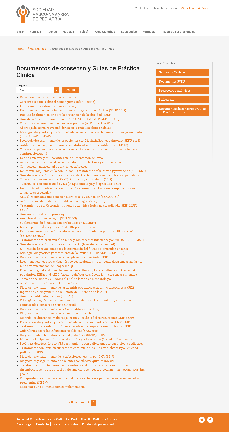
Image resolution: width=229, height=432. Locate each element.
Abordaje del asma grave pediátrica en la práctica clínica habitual (66, 128)
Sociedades (129, 31)
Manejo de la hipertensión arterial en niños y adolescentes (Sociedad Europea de (76, 339)
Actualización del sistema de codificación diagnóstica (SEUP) (62, 201)
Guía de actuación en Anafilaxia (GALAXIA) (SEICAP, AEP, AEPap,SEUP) (69, 119)
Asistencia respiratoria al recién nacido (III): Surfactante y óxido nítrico (70, 162)
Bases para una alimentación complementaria (52, 387)
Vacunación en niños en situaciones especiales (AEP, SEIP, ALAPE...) (66, 123)
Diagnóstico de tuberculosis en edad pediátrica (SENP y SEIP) (62, 335)
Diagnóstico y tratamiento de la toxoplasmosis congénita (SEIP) (64, 257)
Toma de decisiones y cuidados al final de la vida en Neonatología (65, 279)
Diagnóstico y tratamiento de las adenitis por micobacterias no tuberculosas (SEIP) (77, 287)
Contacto (42, 424)
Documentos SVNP (172, 81)
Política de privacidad (98, 424)
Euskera (190, 8)
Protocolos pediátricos (174, 90)
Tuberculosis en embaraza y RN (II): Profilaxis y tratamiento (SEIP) (66, 179)
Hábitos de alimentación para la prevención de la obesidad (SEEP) (66, 115)
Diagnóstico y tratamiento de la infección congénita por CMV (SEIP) (67, 356)
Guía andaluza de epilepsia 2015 (42, 214)
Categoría (22, 85)
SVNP (20, 31)
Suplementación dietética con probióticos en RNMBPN (58, 223)
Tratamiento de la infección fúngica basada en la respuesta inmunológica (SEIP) (76, 326)
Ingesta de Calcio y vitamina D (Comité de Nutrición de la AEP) (63, 292)
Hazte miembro (149, 8)
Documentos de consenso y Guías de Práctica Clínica (182, 110)
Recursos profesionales (179, 31)
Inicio (20, 48)
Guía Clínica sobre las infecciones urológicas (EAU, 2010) (59, 330)
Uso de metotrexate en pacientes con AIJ (48, 106)
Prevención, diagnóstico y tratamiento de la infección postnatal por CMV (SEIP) (75, 322)
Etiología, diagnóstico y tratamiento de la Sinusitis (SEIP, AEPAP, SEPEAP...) (72, 253)
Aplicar (70, 89)
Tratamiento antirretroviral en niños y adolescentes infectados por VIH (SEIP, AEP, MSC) (82, 240)
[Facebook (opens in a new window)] (209, 420)
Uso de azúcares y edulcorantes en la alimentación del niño (61, 158)
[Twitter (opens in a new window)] (201, 420)
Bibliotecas (166, 99)
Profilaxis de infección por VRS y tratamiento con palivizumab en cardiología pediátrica (82, 343)
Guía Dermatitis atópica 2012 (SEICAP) (46, 296)
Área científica (37, 48)
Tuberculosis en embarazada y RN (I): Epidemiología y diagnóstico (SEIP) (70, 184)
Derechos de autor (65, 424)
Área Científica (105, 31)
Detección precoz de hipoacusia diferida (48, 97)
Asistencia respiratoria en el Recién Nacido (50, 283)
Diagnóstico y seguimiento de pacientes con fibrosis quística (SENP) (67, 361)
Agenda (52, 31)
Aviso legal (24, 424)
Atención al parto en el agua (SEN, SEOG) (48, 218)
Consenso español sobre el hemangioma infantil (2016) (57, 102)
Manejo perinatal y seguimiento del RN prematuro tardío (60, 227)
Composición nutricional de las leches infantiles (53, 166)
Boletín (84, 31)
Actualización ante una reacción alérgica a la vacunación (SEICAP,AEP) (69, 197)
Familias (35, 31)
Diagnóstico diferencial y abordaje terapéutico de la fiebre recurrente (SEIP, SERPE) (78, 318)
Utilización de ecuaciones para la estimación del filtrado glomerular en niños (74, 248)
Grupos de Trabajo (172, 72)
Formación (149, 31)
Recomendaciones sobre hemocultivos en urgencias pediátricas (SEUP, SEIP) (73, 110)
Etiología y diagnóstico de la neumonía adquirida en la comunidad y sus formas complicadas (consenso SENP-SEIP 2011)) (75, 302)
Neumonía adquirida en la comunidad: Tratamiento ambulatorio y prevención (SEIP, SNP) (83, 171)
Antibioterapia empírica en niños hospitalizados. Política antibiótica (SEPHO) (74, 145)
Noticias (68, 31)
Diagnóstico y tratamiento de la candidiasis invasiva (56, 313)
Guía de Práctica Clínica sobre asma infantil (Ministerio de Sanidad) (67, 244)
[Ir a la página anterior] (82, 403)
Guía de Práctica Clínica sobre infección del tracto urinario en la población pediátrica (80, 175)
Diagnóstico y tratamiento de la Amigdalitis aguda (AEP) (59, 309)
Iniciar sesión (169, 8)
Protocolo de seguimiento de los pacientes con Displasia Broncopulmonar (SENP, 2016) (80, 140)
